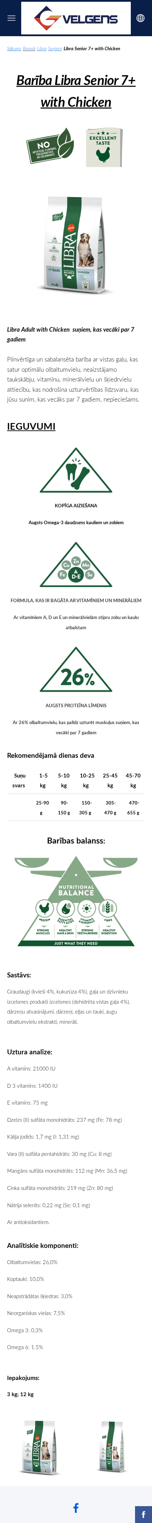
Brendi (29, 48)
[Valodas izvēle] (140, 18)
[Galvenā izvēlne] (11, 18)
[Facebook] (76, 1508)
